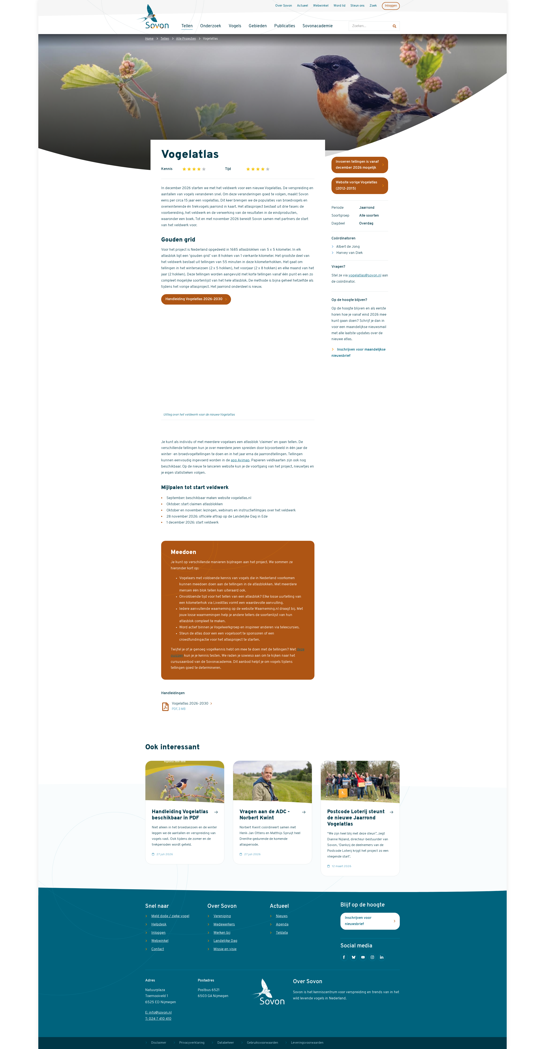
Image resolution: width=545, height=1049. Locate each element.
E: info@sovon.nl (158, 1012)
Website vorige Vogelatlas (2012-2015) (356, 185)
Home (149, 38)
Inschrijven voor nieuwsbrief (358, 921)
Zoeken (353, 17)
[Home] (153, 17)
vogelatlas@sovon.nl (365, 275)
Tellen (165, 38)
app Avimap (240, 460)
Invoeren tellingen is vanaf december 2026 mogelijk (357, 165)
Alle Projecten (186, 38)
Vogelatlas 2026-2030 (190, 703)
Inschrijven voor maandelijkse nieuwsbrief (358, 353)
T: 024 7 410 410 (158, 1019)
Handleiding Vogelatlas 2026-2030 (193, 299)
